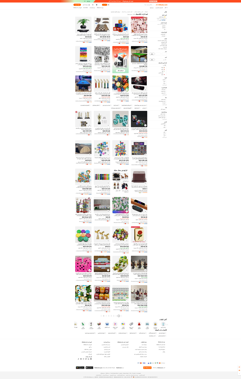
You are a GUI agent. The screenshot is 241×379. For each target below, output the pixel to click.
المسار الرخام (116, 105)
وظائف (163, 351)
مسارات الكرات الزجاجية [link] (115, 11)
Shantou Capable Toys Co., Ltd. (123, 163)
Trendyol (134, 373)
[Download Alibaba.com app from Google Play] (80, 367)
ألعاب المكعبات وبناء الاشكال (127, 11)
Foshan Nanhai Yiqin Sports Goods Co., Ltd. (139, 70)
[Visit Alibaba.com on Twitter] (86, 359)
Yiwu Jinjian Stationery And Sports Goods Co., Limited (102, 133)
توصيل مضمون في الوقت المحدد (141, 349)
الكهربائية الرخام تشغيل (127, 108)
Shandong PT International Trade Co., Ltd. (102, 163)
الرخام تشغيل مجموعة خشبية (89, 333)
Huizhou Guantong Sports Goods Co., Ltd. (83, 100)
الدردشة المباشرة (107, 347)
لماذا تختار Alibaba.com (161, 344)
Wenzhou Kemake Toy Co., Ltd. (123, 99)
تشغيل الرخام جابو (162, 333)
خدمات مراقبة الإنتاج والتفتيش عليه (140, 354)
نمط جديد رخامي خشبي (106, 105)
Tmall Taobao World (114, 373)
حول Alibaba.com (161, 342)
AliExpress (103, 373)
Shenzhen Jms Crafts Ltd (142, 136)
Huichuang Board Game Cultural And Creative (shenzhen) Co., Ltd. (120, 42)
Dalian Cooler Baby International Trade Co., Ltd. (83, 193)
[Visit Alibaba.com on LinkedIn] (88, 359)
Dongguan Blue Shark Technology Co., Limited (139, 222)
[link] (239, 367)
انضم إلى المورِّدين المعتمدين (86, 351)
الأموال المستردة (107, 351)
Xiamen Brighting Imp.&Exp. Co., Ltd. (103, 193)
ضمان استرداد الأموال (143, 347)
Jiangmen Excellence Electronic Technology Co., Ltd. (83, 41)
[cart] (93, 4)
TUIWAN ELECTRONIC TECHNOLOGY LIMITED (139, 164)
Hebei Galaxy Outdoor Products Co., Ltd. (84, 163)
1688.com (108, 373)
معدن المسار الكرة (142, 333)
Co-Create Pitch (162, 347)
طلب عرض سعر (125, 347)
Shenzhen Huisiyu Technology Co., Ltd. (121, 222)
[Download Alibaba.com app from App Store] (89, 367)
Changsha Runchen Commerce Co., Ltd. (84, 71)
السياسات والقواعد (143, 356)
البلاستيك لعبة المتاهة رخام (85, 105)
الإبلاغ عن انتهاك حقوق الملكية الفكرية (103, 354)
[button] (108, 5)
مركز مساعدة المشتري (106, 344)
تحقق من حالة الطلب (88, 349)
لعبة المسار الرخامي (161, 335)
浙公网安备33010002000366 (141, 377)
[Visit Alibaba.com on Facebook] (91, 359)
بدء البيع (90, 347)
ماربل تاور (144, 108)
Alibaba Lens (160, 367)
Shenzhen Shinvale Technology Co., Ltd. (102, 219)
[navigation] (158, 164)
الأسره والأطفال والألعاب (138, 11)
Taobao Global (125, 373)
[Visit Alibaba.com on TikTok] (78, 359)
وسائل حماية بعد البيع (143, 351)
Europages (139, 373)
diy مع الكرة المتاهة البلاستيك (126, 105)
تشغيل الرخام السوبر (101, 333)
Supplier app (119, 367)
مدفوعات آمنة (144, 344)
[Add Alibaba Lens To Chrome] (147, 367)
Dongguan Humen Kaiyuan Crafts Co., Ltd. (102, 39)
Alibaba (146, 11)
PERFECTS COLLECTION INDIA (141, 191)
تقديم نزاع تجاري (107, 349)
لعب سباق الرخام (152, 335)
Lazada (120, 373)
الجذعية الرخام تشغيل (111, 333)
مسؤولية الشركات (161, 349)
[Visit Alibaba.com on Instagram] (83, 359)
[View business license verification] (131, 377)
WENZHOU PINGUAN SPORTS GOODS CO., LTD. (102, 100)
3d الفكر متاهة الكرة (96, 105)
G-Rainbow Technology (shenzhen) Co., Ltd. (139, 41)
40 (103, 315)
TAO (130, 373)
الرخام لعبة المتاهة (132, 333)
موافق (152, 53)
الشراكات (90, 354)
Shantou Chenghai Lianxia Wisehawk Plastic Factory (83, 133)
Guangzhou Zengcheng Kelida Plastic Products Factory (139, 99)
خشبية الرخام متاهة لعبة (122, 333)
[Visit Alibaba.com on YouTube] (81, 359)
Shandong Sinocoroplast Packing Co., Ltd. (102, 70)
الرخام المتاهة (137, 108)
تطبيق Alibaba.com (98, 367)
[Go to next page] (101, 316)
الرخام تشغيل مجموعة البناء (115, 108)
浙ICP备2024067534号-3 (152, 377)
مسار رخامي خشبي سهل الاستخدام (140, 105)
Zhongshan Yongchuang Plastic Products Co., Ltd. (120, 133)
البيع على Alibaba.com (88, 344)
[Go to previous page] (121, 316)
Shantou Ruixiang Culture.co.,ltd (85, 221)
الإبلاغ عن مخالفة (107, 356)
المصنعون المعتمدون (124, 344)
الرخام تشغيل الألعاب (152, 333)
